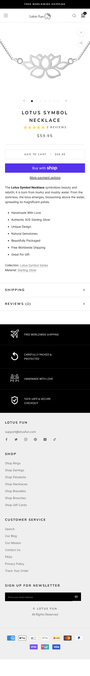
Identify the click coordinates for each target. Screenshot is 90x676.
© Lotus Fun (45, 609)
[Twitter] (16, 438)
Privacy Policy (14, 564)
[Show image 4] (45, 101)
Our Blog (11, 536)
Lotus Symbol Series (34, 265)
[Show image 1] (32, 101)
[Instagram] (25, 438)
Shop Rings (13, 463)
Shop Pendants (15, 477)
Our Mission (13, 543)
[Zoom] (81, 32)
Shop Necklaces (16, 484)
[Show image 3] (41, 101)
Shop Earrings (14, 470)
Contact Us (12, 550)
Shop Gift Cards (16, 505)
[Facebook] (6, 438)
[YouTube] (45, 438)
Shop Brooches (15, 498)
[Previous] (24, 101)
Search (10, 529)
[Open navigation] (6, 15)
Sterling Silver (27, 270)
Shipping (15, 290)
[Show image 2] (36, 101)
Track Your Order (16, 570)
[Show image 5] (49, 101)
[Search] (74, 15)
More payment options (45, 177)
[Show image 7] (58, 101)
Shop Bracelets (15, 491)
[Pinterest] (35, 438)
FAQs (8, 557)
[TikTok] (54, 438)
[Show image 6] (54, 101)
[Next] (66, 101)
